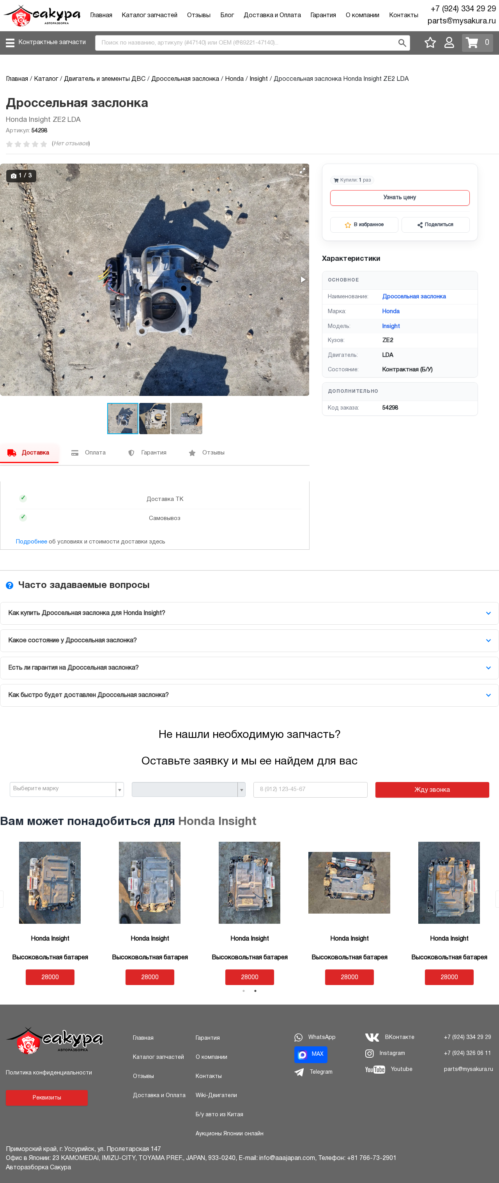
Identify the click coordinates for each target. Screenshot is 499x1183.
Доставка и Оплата (272, 15)
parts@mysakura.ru (462, 21)
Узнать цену (400, 197)
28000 (50, 977)
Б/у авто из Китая (219, 1114)
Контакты (403, 15)
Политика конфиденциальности (49, 1073)
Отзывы (199, 15)
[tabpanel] (50, 913)
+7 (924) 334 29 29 (463, 9)
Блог (227, 15)
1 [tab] (244, 991)
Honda (391, 311)
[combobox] (67, 789)
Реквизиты (47, 1098)
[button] (302, 170)
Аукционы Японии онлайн (230, 1134)
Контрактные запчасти (52, 42)
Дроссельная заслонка (414, 296)
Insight (391, 326)
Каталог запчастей (149, 15)
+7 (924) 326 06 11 (467, 1053)
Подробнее (31, 542)
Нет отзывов (70, 143)
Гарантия (323, 15)
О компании (362, 15)
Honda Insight (217, 822)
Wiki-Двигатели (216, 1095)
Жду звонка (432, 790)
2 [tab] (255, 991)
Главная (101, 15)
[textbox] (63, 789)
